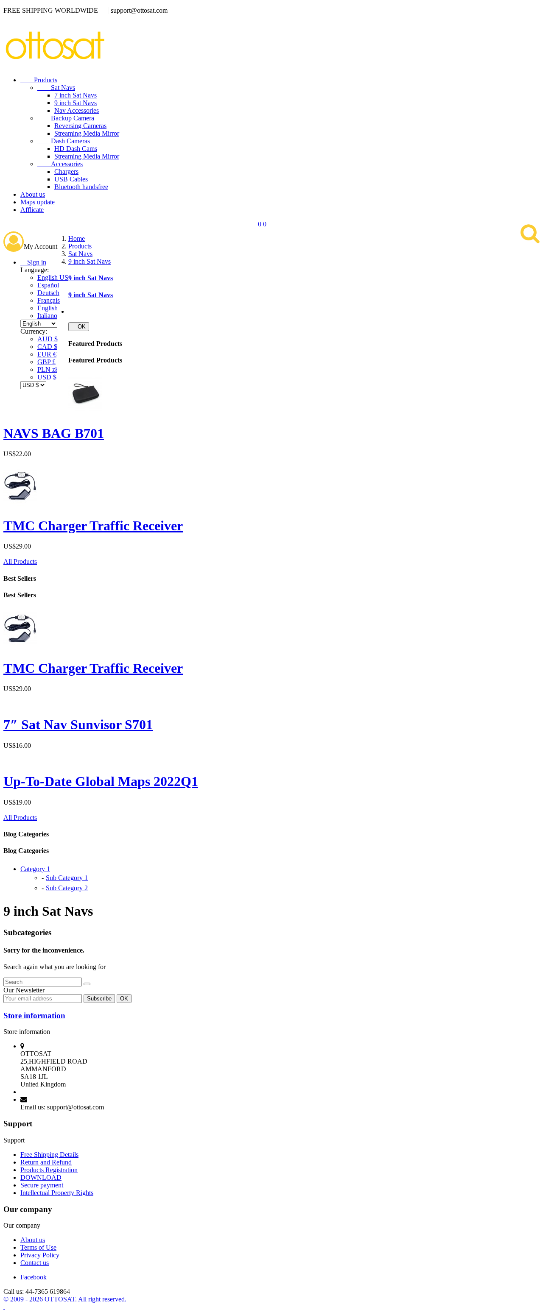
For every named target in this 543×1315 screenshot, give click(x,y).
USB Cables (71, 179)
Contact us (34, 1262)
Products (38, 80)
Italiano (47, 315)
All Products (20, 561)
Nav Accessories (76, 110)
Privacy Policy (39, 1255)
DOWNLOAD (41, 1177)
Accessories (60, 163)
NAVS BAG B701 (53, 433)
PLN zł (47, 369)
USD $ (46, 377)
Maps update (37, 202)
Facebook (33, 1277)
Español (48, 285)
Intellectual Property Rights (56, 1192)
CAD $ (47, 346)
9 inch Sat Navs (75, 102)
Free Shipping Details (49, 1154)
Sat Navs (56, 87)
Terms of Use (38, 1247)
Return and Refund (46, 1162)
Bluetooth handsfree (81, 186)
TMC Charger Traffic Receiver (93, 525)
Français (48, 300)
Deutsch (48, 292)
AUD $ (47, 339)
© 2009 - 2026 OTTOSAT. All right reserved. (64, 1299)
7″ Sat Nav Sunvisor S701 (78, 724)
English (47, 308)
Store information (34, 1015)
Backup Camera (65, 118)
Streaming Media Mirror (86, 133)
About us (32, 194)
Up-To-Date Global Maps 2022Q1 (100, 781)
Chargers (66, 171)
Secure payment (41, 1185)
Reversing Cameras (80, 125)
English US (52, 277)
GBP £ (46, 361)
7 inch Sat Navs (75, 95)
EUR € (46, 354)
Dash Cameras (63, 141)
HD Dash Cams (75, 148)
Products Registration (49, 1169)
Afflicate (32, 209)
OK (79, 326)
